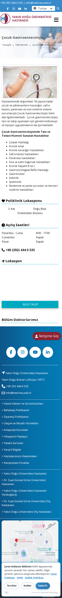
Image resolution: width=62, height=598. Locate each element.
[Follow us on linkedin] (25, 8)
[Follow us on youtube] (19, 8)
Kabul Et (42, 585)
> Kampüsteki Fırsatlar (15, 463)
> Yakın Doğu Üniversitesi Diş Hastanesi (26, 512)
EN (6, 592)
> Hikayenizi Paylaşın (14, 436)
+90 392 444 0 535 (12, 3)
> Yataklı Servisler (12, 443)
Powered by (44, 592)
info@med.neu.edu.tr (38, 3)
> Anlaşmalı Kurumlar (15, 430)
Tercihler (12, 585)
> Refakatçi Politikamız (15, 410)
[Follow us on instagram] (13, 8)
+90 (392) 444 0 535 (20, 250)
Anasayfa (6, 44)
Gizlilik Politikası (34, 577)
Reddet (27, 585)
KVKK (20, 577)
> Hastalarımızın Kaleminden (19, 456)
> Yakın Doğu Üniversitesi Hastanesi (24, 473)
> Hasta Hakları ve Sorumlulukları (22, 403)
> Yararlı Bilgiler (11, 449)
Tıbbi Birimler (21, 44)
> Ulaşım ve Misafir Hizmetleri (20, 423)
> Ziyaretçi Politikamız (15, 417)
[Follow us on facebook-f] (7, 8)
